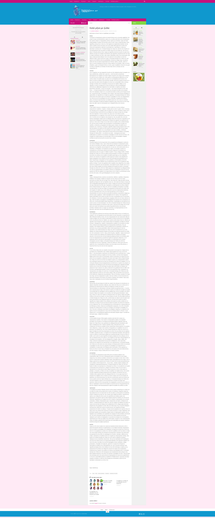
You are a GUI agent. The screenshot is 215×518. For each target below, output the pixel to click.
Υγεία (89, 1)
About (106, 509)
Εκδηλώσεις (78, 40)
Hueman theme (84, 513)
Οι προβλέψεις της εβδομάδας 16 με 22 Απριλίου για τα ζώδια (94, 493)
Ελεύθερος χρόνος (114, 1)
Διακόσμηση (100, 1)
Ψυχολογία (83, 1)
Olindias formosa (95, 31)
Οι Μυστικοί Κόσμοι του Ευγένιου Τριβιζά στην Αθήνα (80, 66)
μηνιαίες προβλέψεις (101, 473)
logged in (96, 503)
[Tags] (141, 28)
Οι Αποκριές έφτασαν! (80, 53)
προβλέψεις (107, 473)
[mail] (85, 23)
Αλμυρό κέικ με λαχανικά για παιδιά (141, 50)
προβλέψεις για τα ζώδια (113, 473)
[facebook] (82, 23)
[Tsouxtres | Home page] (85, 10)
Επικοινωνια (111, 509)
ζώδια (96, 473)
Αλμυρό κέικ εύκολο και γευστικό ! (141, 57)
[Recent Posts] (74, 37)
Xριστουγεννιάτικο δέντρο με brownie (141, 64)
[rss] (83, 23)
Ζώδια (91, 22)
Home (102, 509)
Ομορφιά (94, 1)
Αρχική (71, 1)
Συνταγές (107, 1)
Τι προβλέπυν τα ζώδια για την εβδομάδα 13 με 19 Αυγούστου (122, 482)
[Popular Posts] (82, 37)
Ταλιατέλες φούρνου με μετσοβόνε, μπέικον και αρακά (141, 42)
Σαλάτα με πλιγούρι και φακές (141, 33)
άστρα (93, 473)
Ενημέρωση (76, 1)
